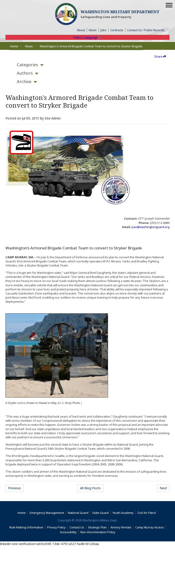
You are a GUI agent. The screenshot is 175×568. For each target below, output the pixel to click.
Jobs (103, 30)
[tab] (27, 65)
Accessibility (69, 532)
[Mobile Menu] (169, 5)
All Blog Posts (90, 488)
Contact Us (76, 527)
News (93, 30)
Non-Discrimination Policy (98, 532)
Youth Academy (123, 513)
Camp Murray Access (150, 527)
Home (14, 46)
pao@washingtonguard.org (151, 227)
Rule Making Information (26, 527)
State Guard (100, 513)
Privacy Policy (56, 527)
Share (158, 56)
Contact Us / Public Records (146, 30)
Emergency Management (47, 513)
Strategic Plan (97, 527)
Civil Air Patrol (147, 513)
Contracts (116, 30)
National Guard (78, 513)
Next (163, 488)
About (82, 30)
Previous (14, 488)
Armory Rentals (121, 527)
